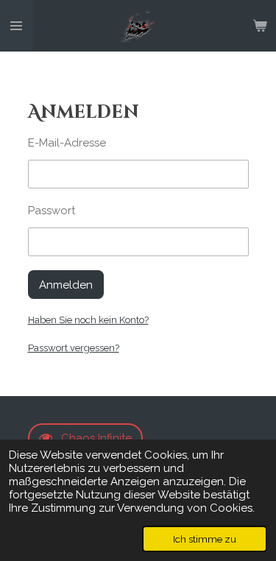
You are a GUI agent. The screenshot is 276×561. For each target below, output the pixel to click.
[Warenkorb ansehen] (260, 26)
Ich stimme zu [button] (204, 539)
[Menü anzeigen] (16, 26)
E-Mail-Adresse (67, 142)
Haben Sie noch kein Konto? (88, 319)
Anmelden (66, 285)
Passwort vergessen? (73, 347)
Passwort (51, 210)
